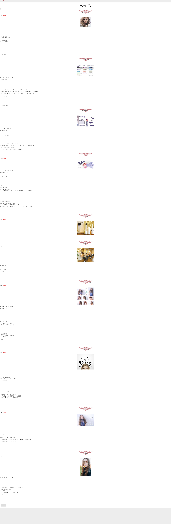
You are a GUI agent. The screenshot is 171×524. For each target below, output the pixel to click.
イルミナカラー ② (85, 110)
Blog (1, 521)
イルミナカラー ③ (85, 59)
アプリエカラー (85, 453)
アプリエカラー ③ (85, 349)
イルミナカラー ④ (85, 12)
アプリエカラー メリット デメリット (85, 282)
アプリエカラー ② (85, 409)
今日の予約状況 (85, 243)
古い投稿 (3, 505)
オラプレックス (85, 216)
